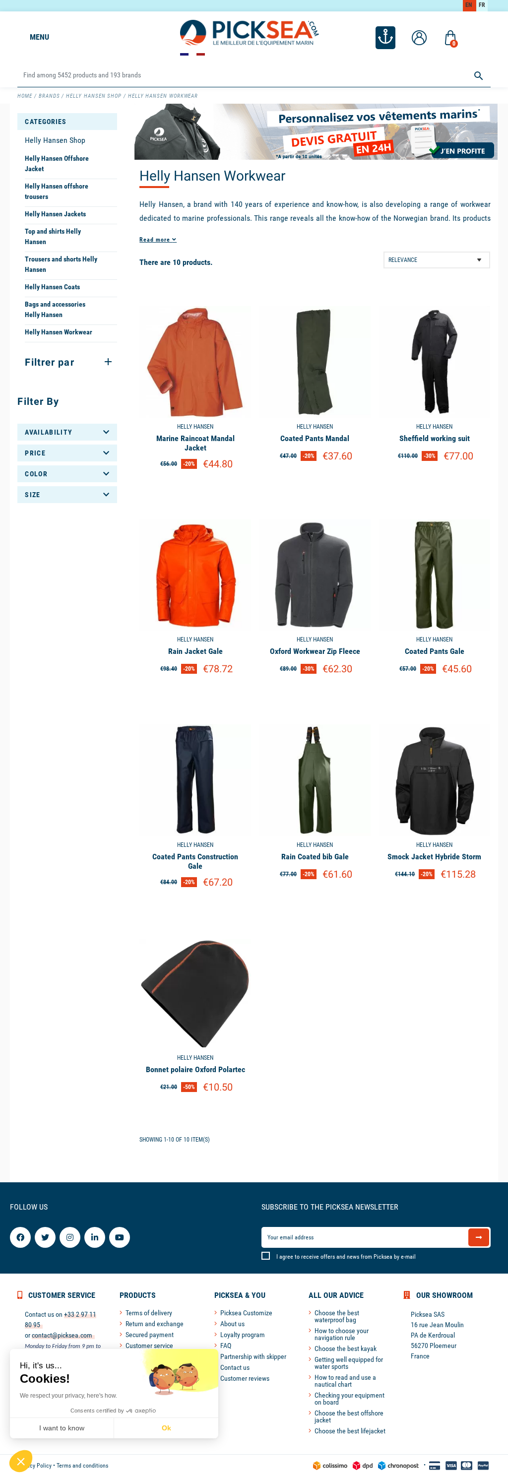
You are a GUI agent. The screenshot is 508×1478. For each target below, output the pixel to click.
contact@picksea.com (62, 1335)
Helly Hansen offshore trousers (56, 191)
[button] (21, 1461)
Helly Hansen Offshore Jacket (57, 163)
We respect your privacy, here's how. (68, 1395)
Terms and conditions (82, 1465)
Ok (166, 1428)
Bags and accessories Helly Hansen (55, 309)
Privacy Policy (34, 1465)
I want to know (61, 1428)
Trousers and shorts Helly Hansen (61, 264)
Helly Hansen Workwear (58, 332)
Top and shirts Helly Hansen (53, 236)
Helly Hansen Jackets (55, 214)
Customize (195, 488)
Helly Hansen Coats (52, 287)
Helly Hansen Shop (55, 140)
